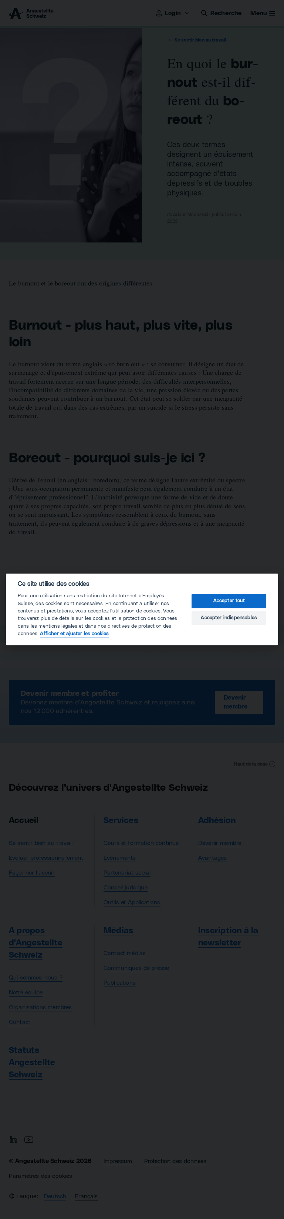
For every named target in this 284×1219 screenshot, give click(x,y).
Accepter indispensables (229, 617)
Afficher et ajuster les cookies (74, 634)
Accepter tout (229, 600)
